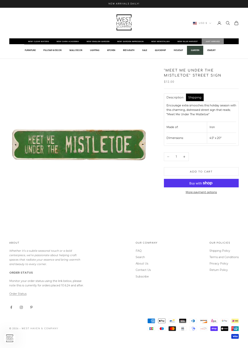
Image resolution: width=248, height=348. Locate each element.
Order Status (18, 293)
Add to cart (201, 171)
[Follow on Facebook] (11, 307)
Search (140, 257)
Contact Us (143, 270)
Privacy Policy (218, 263)
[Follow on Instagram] (21, 307)
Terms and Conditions (224, 257)
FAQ (139, 250)
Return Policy (218, 270)
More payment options (201, 192)
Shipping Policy (219, 250)
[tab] (175, 97)
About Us (142, 263)
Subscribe (142, 276)
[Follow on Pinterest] (31, 307)
